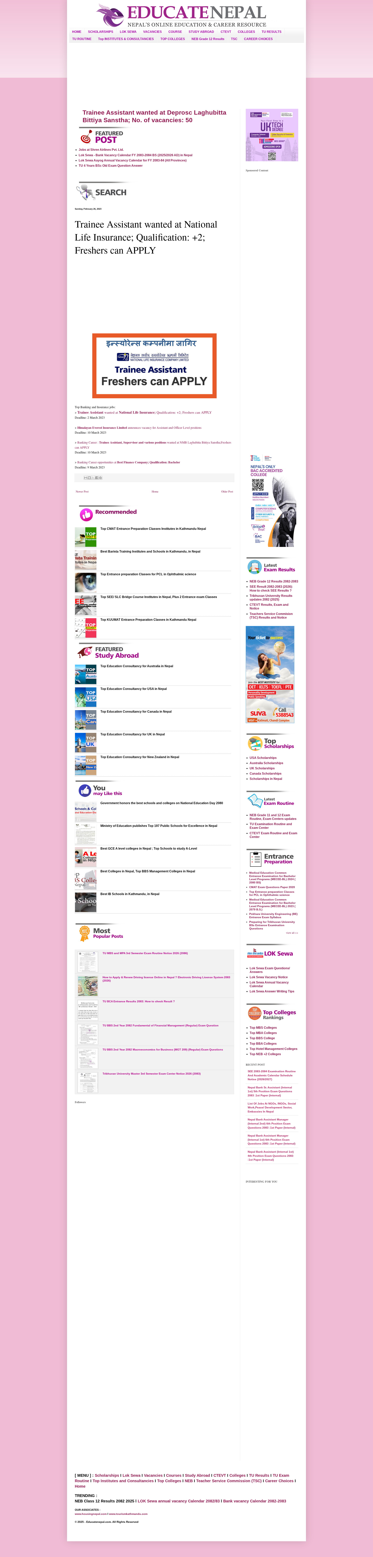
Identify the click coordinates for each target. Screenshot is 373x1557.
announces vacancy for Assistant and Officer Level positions (139, 427)
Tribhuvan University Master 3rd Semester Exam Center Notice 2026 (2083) (152, 1073)
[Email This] (86, 478)
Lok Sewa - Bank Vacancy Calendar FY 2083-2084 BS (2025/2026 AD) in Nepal (135, 155)
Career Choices (279, 1481)
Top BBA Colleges (263, 1043)
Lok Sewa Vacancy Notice (269, 977)
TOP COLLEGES (172, 39)
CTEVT (226, 31)
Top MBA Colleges (263, 1033)
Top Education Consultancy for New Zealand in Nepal (139, 757)
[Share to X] (93, 478)
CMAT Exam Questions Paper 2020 (272, 887)
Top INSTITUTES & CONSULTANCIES (126, 39)
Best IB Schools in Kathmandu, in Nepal (129, 894)
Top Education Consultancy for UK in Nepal (132, 734)
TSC (234, 39)
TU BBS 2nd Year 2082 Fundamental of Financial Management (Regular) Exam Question (161, 1025)
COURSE (175, 31)
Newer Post (82, 491)
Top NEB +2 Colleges (265, 1054)
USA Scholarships (263, 757)
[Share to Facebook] (97, 478)
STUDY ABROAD (201, 31)
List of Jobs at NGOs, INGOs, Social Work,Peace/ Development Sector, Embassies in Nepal (272, 1107)
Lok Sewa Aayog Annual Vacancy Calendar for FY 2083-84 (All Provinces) (132, 160)
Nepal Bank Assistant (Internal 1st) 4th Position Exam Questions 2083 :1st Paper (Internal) (271, 1155)
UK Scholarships (262, 768)
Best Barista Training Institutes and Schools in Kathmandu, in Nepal (150, 551)
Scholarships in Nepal (266, 778)
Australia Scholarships (266, 763)
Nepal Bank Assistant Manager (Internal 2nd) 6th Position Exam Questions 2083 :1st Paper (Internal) (271, 1123)
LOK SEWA (128, 31)
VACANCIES (152, 31)
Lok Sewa (131, 1475)
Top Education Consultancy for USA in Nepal (133, 688)
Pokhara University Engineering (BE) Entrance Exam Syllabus (273, 915)
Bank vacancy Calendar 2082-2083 (254, 1501)
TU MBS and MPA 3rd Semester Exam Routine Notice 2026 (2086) (145, 953)
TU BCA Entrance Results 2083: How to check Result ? (139, 1001)
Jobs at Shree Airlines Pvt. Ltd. (101, 149)
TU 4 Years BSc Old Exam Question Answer (111, 165)
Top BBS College (262, 1038)
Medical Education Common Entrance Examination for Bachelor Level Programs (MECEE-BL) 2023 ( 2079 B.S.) (272, 904)
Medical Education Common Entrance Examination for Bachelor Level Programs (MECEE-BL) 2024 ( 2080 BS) (272, 877)
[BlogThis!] (89, 478)
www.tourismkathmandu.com (128, 1513)
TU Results (259, 1475)
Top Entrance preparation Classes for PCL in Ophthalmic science (148, 574)
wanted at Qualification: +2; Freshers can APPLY (144, 412)
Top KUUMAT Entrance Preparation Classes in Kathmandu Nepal (148, 619)
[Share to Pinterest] (100, 478)
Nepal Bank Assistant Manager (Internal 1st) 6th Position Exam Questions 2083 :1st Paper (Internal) (271, 1139)
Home (155, 491)
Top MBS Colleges (263, 1027)
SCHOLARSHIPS (100, 31)
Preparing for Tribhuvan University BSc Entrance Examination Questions (272, 925)
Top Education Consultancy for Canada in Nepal (136, 711)
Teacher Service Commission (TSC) (229, 1481)
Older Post (227, 491)
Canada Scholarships (265, 773)
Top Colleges (169, 1481)
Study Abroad (197, 1475)
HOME (76, 31)
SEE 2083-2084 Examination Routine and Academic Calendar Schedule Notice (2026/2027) (272, 1075)
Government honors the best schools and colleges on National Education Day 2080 (161, 803)
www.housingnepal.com (91, 1513)
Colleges (237, 1475)
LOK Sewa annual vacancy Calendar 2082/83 (179, 1501)
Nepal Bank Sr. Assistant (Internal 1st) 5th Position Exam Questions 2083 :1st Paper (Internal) (270, 1091)
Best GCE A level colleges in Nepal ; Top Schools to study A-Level (148, 848)
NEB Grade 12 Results (208, 39)
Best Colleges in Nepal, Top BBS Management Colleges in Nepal (147, 871)
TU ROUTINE (82, 39)
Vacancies (153, 1475)
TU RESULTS (271, 31)
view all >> (292, 933)
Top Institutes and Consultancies (123, 1481)
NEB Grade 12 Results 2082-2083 (274, 581)
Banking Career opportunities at (128, 462)
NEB (189, 1481)
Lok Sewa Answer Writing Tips (272, 991)
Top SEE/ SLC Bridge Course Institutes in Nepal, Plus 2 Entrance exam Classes (158, 597)
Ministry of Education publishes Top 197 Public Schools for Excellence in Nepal (158, 825)
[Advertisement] (186, 76)
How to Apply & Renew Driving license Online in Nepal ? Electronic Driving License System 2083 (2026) (166, 979)
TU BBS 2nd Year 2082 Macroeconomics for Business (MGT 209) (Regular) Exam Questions (163, 1049)
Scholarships (107, 1475)
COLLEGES (246, 31)
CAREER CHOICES (258, 39)
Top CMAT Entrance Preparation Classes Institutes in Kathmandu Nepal (153, 528)
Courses (173, 1475)
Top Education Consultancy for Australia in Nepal (136, 666)
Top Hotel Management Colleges (273, 1048)
